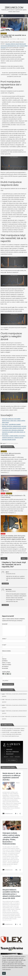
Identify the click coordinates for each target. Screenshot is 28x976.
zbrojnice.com (14, 7)
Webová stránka (6, 651)
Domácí (3, 493)
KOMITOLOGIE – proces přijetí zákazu (11, 732)
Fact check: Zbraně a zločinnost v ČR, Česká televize (13, 496)
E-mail (4, 645)
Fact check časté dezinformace (10, 736)
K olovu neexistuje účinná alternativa (11, 734)
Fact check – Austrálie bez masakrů (11, 424)
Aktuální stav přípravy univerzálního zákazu (13, 728)
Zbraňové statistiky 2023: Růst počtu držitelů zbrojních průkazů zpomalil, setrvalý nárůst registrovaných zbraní (13, 537)
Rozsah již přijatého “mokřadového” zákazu (13, 730)
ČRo (7, 443)
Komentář (4, 624)
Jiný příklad (5, 680)
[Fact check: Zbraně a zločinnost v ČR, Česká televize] (14, 483)
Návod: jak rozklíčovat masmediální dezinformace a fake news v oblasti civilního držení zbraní (13, 420)
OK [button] (4, 973)
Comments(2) (22, 39)
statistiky (16, 443)
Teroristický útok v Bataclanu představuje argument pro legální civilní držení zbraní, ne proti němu (13, 432)
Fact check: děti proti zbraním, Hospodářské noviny (11, 454)
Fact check (3, 33)
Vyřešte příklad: (6, 671)
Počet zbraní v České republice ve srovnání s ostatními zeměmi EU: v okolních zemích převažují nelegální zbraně (13, 437)
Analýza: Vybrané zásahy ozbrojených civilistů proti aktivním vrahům (5, 558)
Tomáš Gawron (13, 39)
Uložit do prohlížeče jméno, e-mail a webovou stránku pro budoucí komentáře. (6, 663)
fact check (11, 443)
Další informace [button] (6, 969)
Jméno (4, 638)
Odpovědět (5, 583)
